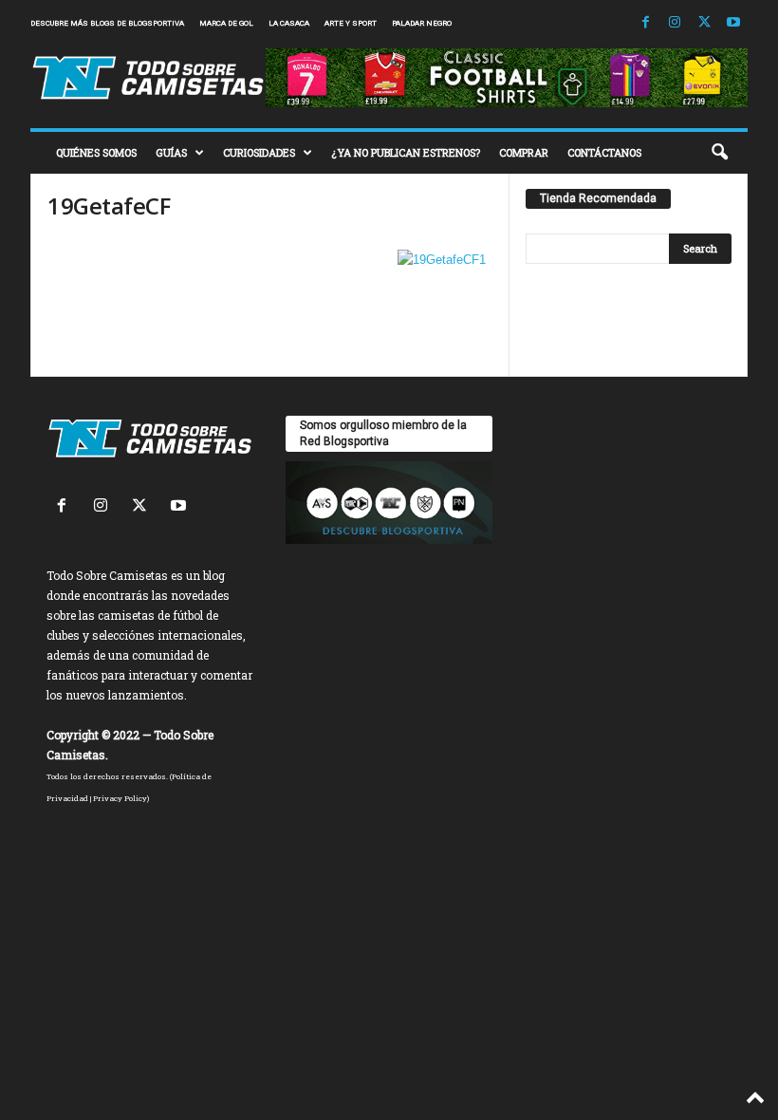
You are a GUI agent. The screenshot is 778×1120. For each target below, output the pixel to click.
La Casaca (289, 23)
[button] (719, 153)
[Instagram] (674, 23)
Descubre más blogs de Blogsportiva (107, 23)
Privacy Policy (120, 798)
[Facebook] (645, 23)
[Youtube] (733, 23)
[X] (704, 23)
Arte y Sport (350, 23)
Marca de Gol (226, 23)
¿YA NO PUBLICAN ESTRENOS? (405, 152)
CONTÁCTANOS (604, 152)
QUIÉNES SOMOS (96, 152)
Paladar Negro (422, 23)
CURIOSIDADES (259, 152)
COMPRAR (523, 152)
